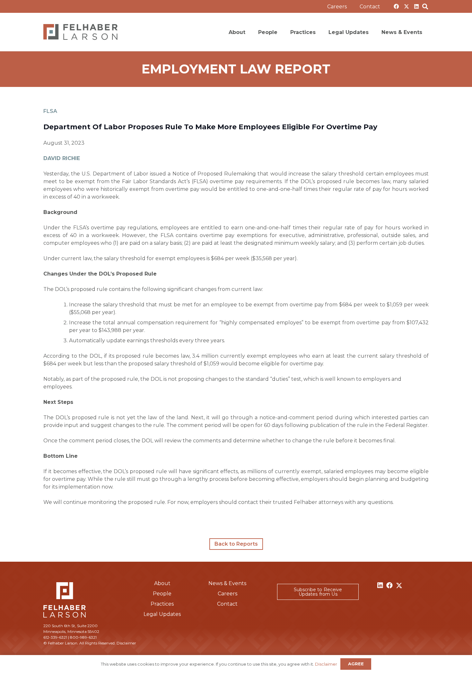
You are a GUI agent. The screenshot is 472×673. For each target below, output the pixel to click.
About (162, 583)
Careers (227, 594)
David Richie (61, 158)
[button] (385, 6)
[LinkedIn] (416, 6)
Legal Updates (162, 614)
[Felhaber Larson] (80, 32)
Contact (227, 604)
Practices (162, 604)
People (162, 594)
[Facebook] (396, 6)
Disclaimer (126, 643)
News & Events (227, 583)
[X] (406, 6)
